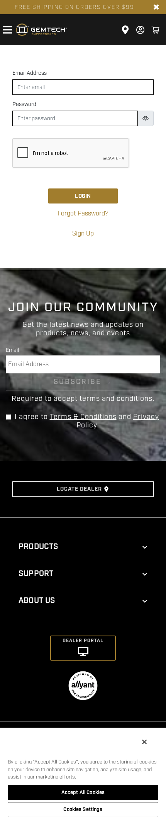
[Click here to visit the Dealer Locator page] (125, 29)
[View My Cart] (155, 29)
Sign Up (83, 233)
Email (12, 350)
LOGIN (83, 196)
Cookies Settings (82, 809)
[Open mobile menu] (7, 29)
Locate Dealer (79, 489)
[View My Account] (140, 29)
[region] (83, 773)
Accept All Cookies (83, 792)
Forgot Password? (83, 213)
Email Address (29, 73)
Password (24, 104)
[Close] (144, 741)
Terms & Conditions (83, 416)
